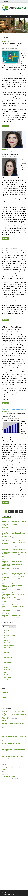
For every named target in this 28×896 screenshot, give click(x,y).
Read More (5, 125)
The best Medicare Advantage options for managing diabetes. (19, 585)
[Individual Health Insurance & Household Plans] (14, 409)
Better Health (5, 149)
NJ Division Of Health (7, 762)
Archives (13, 626)
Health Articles (7, 647)
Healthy (6, 665)
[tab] (5, 626)
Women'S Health (8, 682)
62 (16, 511)
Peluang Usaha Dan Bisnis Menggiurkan (11, 743)
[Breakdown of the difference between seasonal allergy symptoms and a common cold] (6, 549)
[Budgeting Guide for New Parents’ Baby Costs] (6, 614)
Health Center (7, 650)
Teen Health (7, 679)
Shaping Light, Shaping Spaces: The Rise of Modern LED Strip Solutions (19, 533)
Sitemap (4, 697)
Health (3, 243)
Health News (7, 660)
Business (6, 632)
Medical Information (9, 669)
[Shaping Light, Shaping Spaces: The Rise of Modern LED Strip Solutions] (6, 532)
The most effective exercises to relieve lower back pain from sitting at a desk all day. (18, 575)
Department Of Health (9, 635)
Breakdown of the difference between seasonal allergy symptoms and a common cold (19, 551)
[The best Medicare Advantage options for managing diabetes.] (6, 584)
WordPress (9, 894)
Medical (6, 667)
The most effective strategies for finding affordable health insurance (18, 606)
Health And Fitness (8, 642)
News (5, 672)
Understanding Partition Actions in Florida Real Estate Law (18, 542)
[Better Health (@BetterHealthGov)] (14, 139)
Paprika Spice (5, 730)
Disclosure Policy (6, 695)
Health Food (7, 652)
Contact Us (5, 692)
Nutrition (6, 674)
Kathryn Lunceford (13, 48)
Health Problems (5, 41)
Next (21, 511)
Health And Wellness (6, 325)
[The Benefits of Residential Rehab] (6, 775)
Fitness (6, 637)
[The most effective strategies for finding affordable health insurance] (6, 605)
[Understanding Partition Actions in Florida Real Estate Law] (6, 541)
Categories (5, 626)
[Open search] (24, 16)
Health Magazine (8, 657)
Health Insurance (6, 411)
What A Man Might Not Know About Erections (12, 756)
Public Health (7, 677)
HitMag (16, 894)
